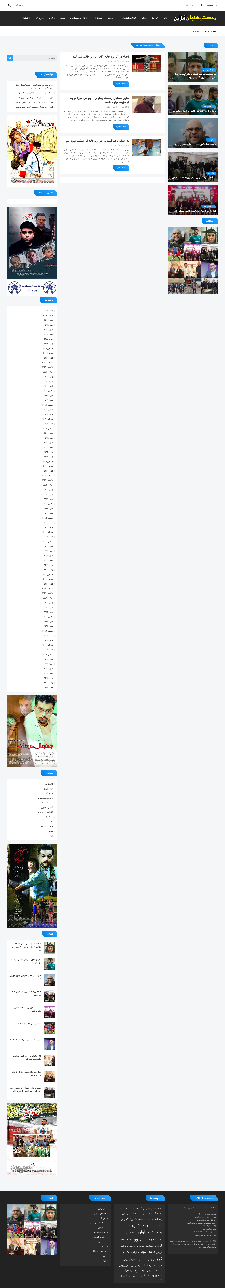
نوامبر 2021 (48, 579)
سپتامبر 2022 (47, 532)
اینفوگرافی (25, 18)
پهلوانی (153, 1275)
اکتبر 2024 (48, 414)
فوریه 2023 (48, 508)
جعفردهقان (126, 1214)
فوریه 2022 (48, 565)
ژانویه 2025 (48, 400)
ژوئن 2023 (48, 489)
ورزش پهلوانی (145, 1271)
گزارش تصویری (47, 807)
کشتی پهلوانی (128, 1276)
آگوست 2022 (47, 537)
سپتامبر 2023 (47, 475)
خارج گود (40, 18)
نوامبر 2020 (48, 635)
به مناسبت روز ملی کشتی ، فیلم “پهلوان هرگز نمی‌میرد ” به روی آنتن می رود (35, 87)
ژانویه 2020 (48, 683)
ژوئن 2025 (48, 376)
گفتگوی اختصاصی (128, 18)
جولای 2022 (48, 541)
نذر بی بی (127, 1259)
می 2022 (49, 551)
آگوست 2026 (47, 311)
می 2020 (49, 664)
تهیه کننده (155, 1213)
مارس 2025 (48, 390)
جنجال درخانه (143, 1219)
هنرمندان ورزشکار (46, 826)
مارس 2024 (48, 447)
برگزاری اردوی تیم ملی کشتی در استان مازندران (34, 92)
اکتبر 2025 (48, 358)
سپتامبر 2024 (47, 419)
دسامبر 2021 (47, 574)
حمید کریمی (128, 1219)
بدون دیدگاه (112, 61)
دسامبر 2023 (47, 461)
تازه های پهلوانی (208, 69)
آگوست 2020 (47, 649)
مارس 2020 (48, 673)
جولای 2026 (48, 315)
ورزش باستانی (130, 1266)
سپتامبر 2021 (47, 588)
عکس (52, 18)
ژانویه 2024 (48, 456)
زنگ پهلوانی (146, 1240)
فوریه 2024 (48, 452)
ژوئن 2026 (48, 320)
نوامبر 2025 (48, 353)
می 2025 (49, 381)
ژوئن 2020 (48, 659)
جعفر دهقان (137, 1214)
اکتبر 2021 (48, 584)
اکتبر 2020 (48, 640)
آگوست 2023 (47, 480)
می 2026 (49, 325)
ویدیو (62, 18)
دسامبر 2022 (47, 518)
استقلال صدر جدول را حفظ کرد (29, 1023)
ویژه (51, 835)
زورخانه (111, 18)
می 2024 (49, 438)
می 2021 (49, 607)
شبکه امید (145, 1246)
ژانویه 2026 (48, 343)
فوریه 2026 (48, 339)
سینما (151, 1246)
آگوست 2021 (47, 593)
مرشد (148, 1259)
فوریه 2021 (48, 621)
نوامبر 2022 (48, 522)
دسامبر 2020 (47, 631)
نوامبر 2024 (48, 409)
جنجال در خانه (155, 1219)
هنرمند (159, 1266)
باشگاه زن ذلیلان (131, 1209)
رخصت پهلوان (136, 1225)
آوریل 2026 (48, 329)
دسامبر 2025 (47, 348)
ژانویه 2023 (48, 513)
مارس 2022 (48, 560)
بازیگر (142, 1209)
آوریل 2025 (48, 386)
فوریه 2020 (48, 678)
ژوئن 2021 (48, 602)
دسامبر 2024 (47, 405)
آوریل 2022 (48, 555)
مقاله (144, 18)
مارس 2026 (48, 334)
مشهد (143, 1259)
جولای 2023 (48, 485)
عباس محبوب (135, 1246)
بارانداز (148, 1209)
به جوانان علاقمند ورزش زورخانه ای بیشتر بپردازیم (97, 141)
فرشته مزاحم (146, 1252)
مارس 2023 (48, 503)
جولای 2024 (48, 428)
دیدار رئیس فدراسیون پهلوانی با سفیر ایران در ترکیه (26, 1074)
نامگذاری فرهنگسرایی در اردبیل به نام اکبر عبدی (33, 102)
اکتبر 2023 (48, 471)
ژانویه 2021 (48, 626)
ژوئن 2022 (48, 546)
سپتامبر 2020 (47, 645)
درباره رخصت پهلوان (208, 5)
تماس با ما (189, 5)
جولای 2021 (48, 598)
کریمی (141, 1275)
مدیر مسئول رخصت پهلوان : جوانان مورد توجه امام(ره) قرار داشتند (99, 100)
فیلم (134, 1253)
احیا (160, 1209)
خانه (166, 18)
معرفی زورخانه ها (46, 816)
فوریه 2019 (48, 687)
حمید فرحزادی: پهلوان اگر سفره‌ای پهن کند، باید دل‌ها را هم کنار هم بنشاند (25, 1090)
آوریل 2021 (48, 612)
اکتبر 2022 (48, 527)
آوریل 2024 (48, 442)
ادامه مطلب (121, 83)
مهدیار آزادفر (136, 1259)
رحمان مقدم (153, 1226)
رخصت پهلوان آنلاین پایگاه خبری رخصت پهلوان (195, 18)
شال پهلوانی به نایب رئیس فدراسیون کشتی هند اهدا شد (26, 1058)
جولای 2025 (48, 372)
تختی (121, 1209)
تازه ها (155, 18)
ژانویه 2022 (48, 570)
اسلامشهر (154, 1209)
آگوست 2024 (47, 424)
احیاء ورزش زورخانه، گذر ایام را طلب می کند (101, 57)
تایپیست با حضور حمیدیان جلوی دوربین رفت (35, 97)
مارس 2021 (48, 616)
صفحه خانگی (210, 31)
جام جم (145, 1214)
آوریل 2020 (48, 668)
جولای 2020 (48, 654)
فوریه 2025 (48, 395)
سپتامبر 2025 (47, 362)
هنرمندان (98, 18)
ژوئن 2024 (48, 433)
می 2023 (49, 494)
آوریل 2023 (48, 499)
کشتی (135, 1275)
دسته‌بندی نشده (46, 802)
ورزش (138, 1266)
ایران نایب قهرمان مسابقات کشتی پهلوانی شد (34, 107)
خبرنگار (160, 1226)
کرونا (146, 1276)
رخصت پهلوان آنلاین (144, 1232)
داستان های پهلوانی (79, 18)
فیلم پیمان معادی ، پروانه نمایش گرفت (25, 1040)
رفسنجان (157, 1240)
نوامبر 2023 (48, 466)
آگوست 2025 (47, 367)
